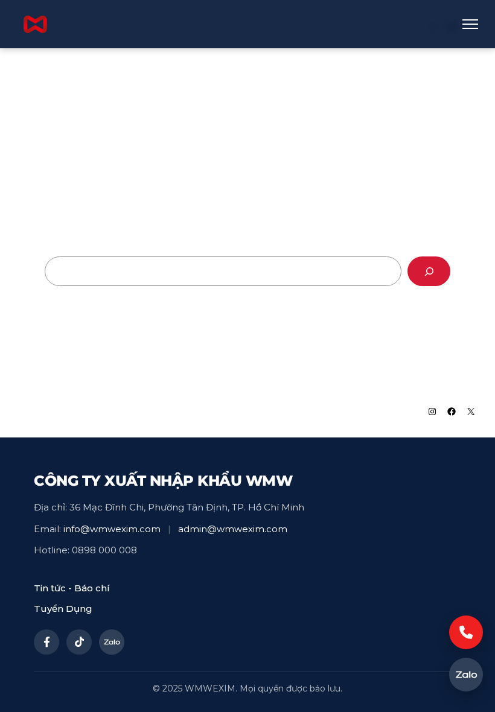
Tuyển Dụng (63, 608)
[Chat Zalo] (466, 674)
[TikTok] (79, 642)
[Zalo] (111, 642)
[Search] (428, 271)
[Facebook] (46, 642)
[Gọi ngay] (466, 632)
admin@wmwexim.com (232, 529)
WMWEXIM (55, 411)
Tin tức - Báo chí (72, 588)
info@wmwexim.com (112, 529)
